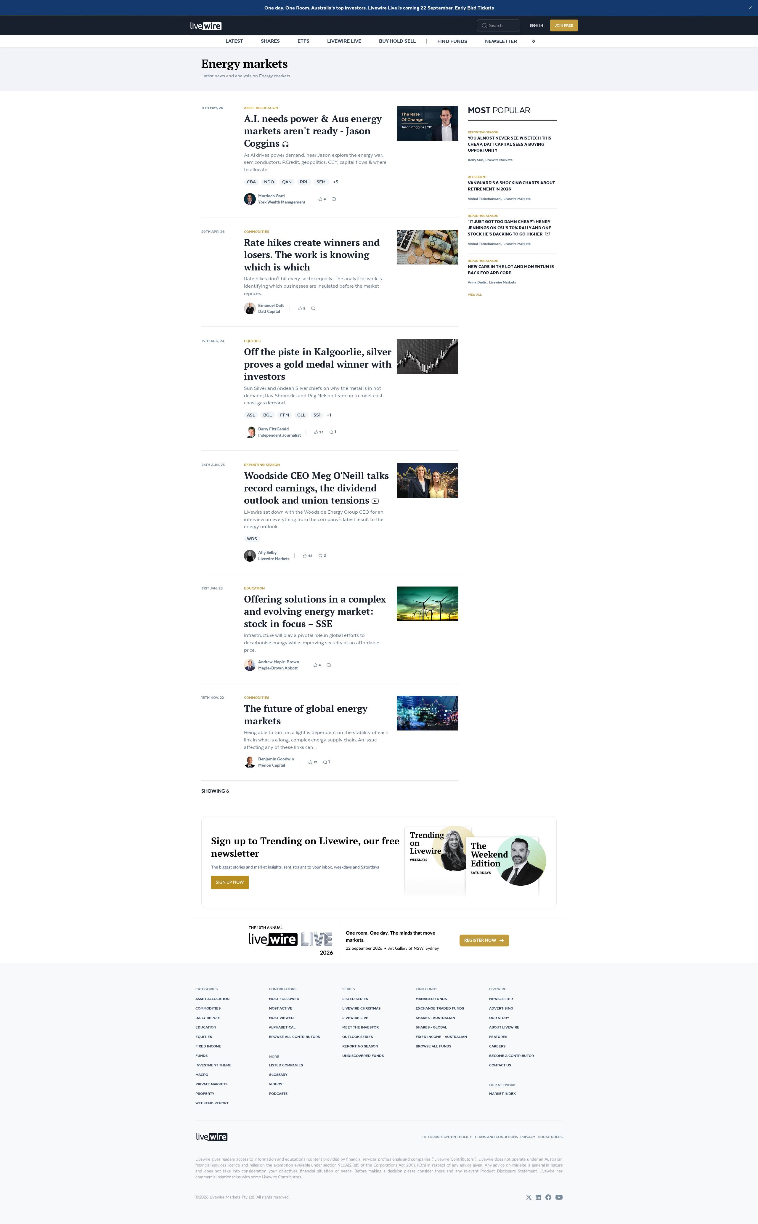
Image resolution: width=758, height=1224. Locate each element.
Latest (234, 41)
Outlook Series (357, 1036)
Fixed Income (208, 1046)
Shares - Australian (435, 1017)
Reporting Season (262, 464)
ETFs (303, 41)
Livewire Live (344, 41)
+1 (329, 415)
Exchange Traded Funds (440, 1008)
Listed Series (355, 998)
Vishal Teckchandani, (485, 198)
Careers (497, 1046)
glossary (278, 1074)
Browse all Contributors (294, 1036)
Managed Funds (431, 998)
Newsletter (501, 41)
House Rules (550, 1137)
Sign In (536, 25)
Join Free (564, 25)
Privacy (527, 1137)
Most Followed (284, 998)
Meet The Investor (360, 1027)
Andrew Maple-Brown (278, 661)
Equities (252, 341)
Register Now (480, 940)
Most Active (280, 1008)
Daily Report (208, 1017)
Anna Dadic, (478, 282)
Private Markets (211, 1084)
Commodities (256, 231)
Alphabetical (282, 1027)
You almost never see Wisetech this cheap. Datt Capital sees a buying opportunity (509, 144)
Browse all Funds (433, 1046)
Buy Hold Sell (397, 41)
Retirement (477, 177)
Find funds (452, 41)
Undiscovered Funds (363, 1055)
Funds (201, 1055)
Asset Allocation (261, 107)
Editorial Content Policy (446, 1137)
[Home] (206, 26)
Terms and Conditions (496, 1137)
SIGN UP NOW (230, 882)
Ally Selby (267, 552)
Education (254, 588)
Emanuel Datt (271, 305)
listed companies (286, 1065)
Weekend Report (212, 1103)
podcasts (278, 1093)
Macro (201, 1074)
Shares (270, 41)
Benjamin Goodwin (276, 759)
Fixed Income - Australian (441, 1036)
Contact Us (500, 1065)
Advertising (501, 1008)
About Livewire (504, 1027)
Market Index (502, 1093)
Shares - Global (431, 1027)
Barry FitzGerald (273, 429)
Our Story (499, 1017)
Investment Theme (213, 1065)
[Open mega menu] (533, 41)
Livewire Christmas (361, 1008)
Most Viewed (281, 1017)
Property (204, 1093)
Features (498, 1036)
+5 (335, 182)
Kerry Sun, (476, 160)
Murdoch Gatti (271, 195)
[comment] (334, 199)
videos (275, 1084)
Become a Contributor (511, 1055)
